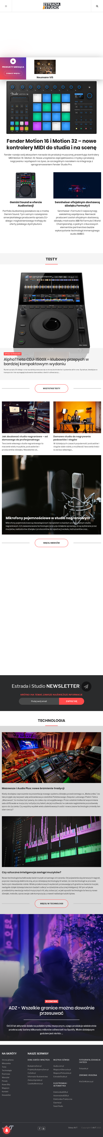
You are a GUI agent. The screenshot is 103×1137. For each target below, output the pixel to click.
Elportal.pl (57, 1103)
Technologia (51, 720)
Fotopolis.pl (83, 1068)
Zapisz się (71, 701)
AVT (94, 1128)
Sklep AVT (73, 1128)
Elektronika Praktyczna (62, 1099)
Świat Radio (58, 1106)
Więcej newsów (51, 543)
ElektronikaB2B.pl (60, 1092)
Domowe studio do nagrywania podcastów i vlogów (72, 438)
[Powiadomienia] (6, 1130)
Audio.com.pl (58, 1066)
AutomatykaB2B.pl (61, 1095)
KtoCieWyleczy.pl (86, 1081)
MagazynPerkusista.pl (62, 1073)
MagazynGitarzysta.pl (62, 1069)
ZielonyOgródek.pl (35, 1080)
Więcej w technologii (51, 903)
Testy (51, 259)
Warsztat (5, 1077)
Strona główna (8, 1060)
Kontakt (5, 1091)
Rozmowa (6, 1074)
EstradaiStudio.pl (60, 1076)
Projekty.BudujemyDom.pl (38, 1069)
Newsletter (6, 1095)
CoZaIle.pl (32, 1073)
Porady (5, 1081)
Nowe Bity (6, 1084)
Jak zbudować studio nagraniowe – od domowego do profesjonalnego (25, 438)
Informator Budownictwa (38, 1076)
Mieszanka (6, 1063)
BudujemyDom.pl (34, 1066)
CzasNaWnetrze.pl (35, 1084)
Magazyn (5, 1088)
